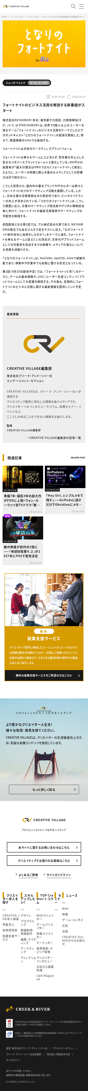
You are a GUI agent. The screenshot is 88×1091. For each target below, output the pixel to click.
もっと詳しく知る (43, 789)
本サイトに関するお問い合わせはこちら (43, 847)
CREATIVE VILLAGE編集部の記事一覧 (55, 438)
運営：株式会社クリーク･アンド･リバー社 (26, 1048)
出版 (65, 931)
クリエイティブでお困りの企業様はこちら (44, 860)
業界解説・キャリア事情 (45, 950)
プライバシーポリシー (63, 1048)
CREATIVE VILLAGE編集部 (29, 368)
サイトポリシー (13, 1060)
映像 (65, 914)
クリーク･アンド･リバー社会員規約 (23, 1054)
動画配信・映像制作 (27, 931)
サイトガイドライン (59, 875)
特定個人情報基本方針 (58, 1054)
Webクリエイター (45, 917)
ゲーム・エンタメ (72, 920)
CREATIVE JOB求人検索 (11, 917)
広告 (65, 925)
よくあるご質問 (28, 875)
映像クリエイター (45, 935)
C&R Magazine (45, 977)
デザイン (26, 915)
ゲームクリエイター (45, 926)
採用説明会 (10, 930)
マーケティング (27, 950)
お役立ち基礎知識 (45, 968)
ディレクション (28, 959)
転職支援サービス (11, 937)
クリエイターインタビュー (45, 959)
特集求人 (9, 924)
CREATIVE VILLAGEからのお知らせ (73, 940)
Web (65, 908)
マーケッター (45, 943)
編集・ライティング (28, 941)
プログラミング (27, 922)
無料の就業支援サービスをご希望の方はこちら (44, 675)
